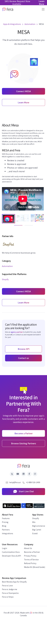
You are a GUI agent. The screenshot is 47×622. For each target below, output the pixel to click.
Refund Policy (30, 563)
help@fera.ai (15, 482)
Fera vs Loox (7, 585)
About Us (28, 548)
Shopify (5, 279)
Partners (6, 529)
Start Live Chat (26, 491)
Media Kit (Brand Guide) (34, 567)
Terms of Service (31, 559)
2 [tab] (26, 226)
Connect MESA (23, 91)
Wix (33, 522)
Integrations (7, 533)
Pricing (5, 522)
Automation (7, 266)
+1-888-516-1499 (33, 482)
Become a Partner (32, 552)
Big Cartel (36, 529)
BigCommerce (38, 526)
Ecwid (34, 533)
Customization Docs (11, 552)
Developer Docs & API (11, 555)
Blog (4, 526)
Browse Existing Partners (23, 443)
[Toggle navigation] (42, 9)
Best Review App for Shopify (14, 581)
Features (6, 518)
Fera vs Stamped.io (10, 593)
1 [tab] (15, 226)
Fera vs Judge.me (9, 589)
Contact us (23, 358)
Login (4, 548)
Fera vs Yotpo (8, 596)
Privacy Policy (30, 555)
